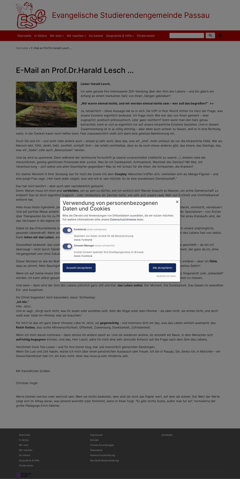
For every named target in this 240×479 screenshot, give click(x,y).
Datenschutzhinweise (123, 219)
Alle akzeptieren (162, 267)
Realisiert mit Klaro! (166, 276)
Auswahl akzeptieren (79, 267)
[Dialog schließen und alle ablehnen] (177, 199)
